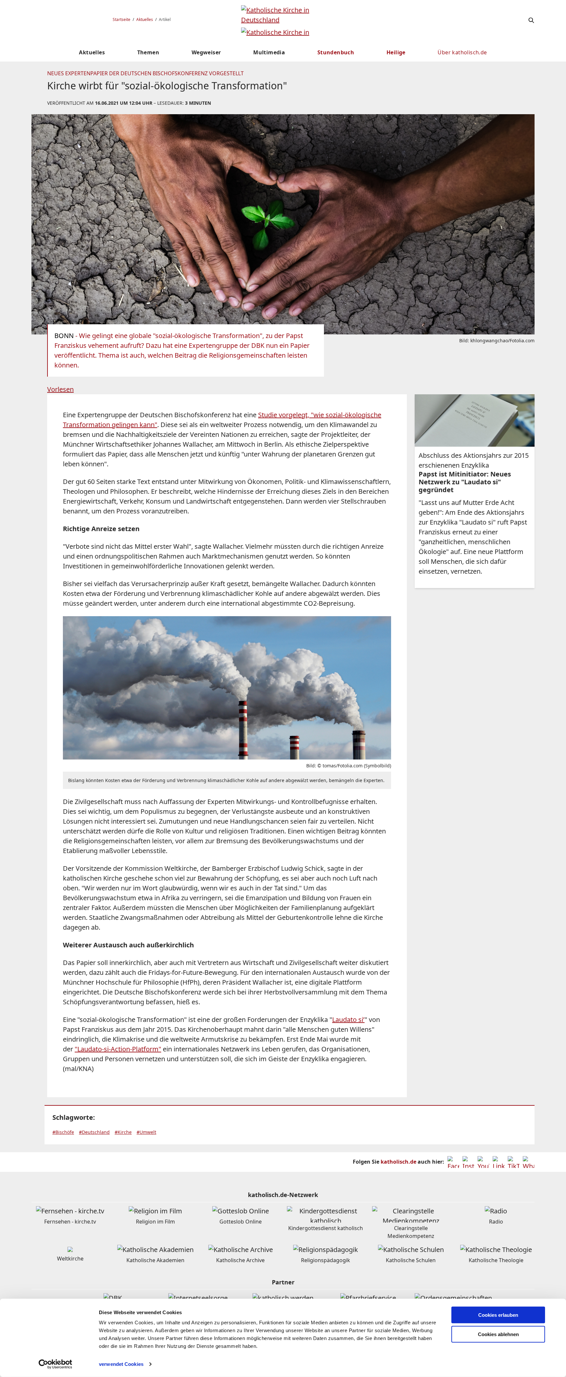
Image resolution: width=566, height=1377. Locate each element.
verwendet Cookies (121, 1364)
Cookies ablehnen (498, 1334)
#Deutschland (94, 1132)
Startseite (121, 19)
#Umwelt (146, 1132)
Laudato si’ (348, 1019)
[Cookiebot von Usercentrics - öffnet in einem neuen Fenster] (55, 1364)
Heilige (396, 52)
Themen (148, 52)
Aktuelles (144, 19)
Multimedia (269, 52)
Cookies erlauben (498, 1315)
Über (462, 52)
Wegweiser (206, 52)
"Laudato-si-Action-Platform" (118, 1049)
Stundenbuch (335, 52)
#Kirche (123, 1132)
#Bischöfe (63, 1132)
